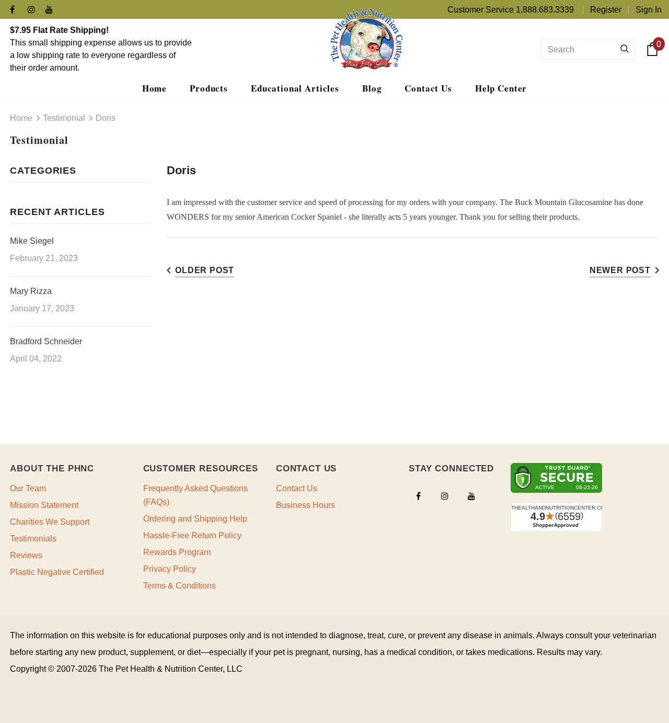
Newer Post (620, 270)
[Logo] (366, 38)
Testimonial (64, 118)
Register (605, 9)
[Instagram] (34, 10)
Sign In (649, 9)
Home (21, 118)
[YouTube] (52, 10)
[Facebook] (16, 10)
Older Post (204, 270)
